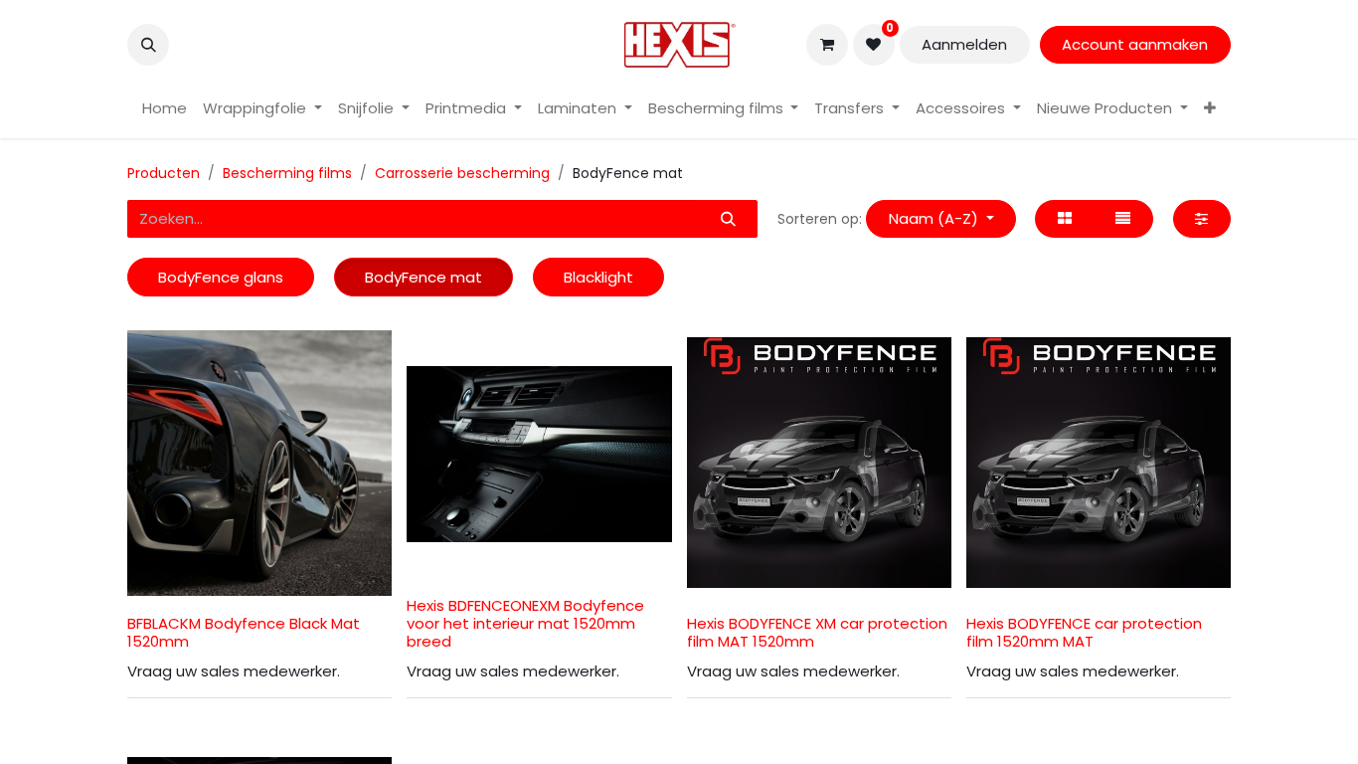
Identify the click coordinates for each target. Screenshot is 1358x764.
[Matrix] (1064, 219)
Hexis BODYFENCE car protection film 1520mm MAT (1084, 632)
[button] (148, 45)
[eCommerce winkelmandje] (827, 45)
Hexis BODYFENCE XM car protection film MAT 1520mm (817, 632)
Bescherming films (287, 173)
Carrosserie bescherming (462, 173)
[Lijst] (1123, 219)
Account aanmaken (1135, 44)
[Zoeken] (728, 219)
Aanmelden (964, 44)
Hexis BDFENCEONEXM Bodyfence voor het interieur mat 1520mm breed (525, 623)
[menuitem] (164, 109)
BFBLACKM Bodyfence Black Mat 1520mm (243, 632)
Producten (163, 173)
